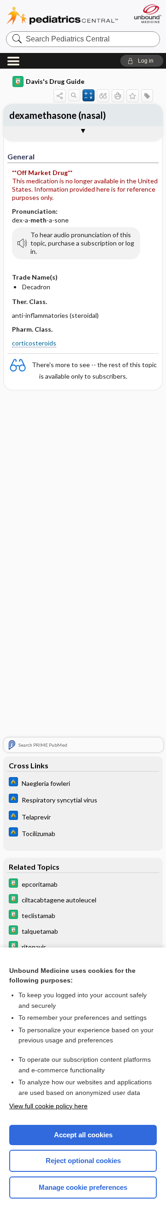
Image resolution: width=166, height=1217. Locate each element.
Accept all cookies (83, 1135)
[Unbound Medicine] (147, 13)
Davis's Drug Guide (55, 81)
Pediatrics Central (62, 16)
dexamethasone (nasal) (57, 115)
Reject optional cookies (83, 1160)
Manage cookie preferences (83, 1187)
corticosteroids (34, 343)
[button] (141, 61)
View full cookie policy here (48, 1106)
